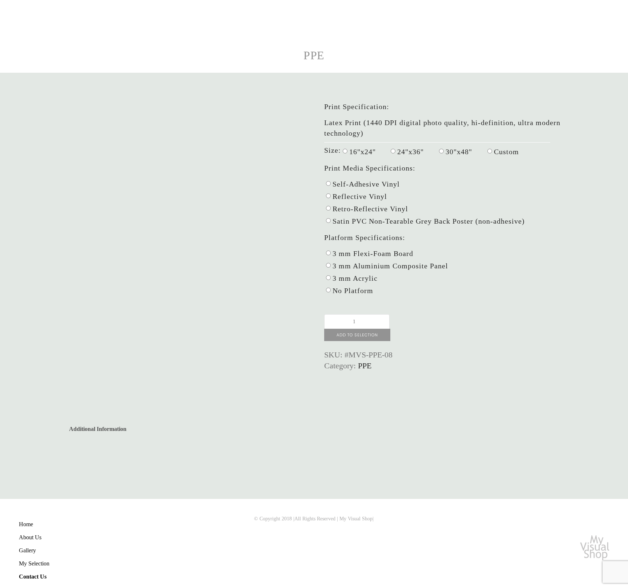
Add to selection (357, 335)
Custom (506, 152)
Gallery (27, 550)
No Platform (353, 291)
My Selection (34, 563)
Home (26, 524)
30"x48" (459, 152)
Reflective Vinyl (360, 196)
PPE (314, 55)
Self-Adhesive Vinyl (366, 184)
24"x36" (410, 152)
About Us (30, 537)
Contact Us (33, 576)
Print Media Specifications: (369, 168)
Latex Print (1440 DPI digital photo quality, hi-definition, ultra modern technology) (442, 128)
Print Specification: (356, 107)
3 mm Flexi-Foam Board (373, 253)
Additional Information (97, 429)
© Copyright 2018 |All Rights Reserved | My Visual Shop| (314, 518)
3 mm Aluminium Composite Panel (390, 266)
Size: (332, 150)
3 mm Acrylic (355, 278)
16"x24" (362, 152)
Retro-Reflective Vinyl (370, 209)
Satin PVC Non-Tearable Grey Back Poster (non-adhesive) (429, 221)
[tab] (98, 426)
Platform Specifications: (364, 237)
